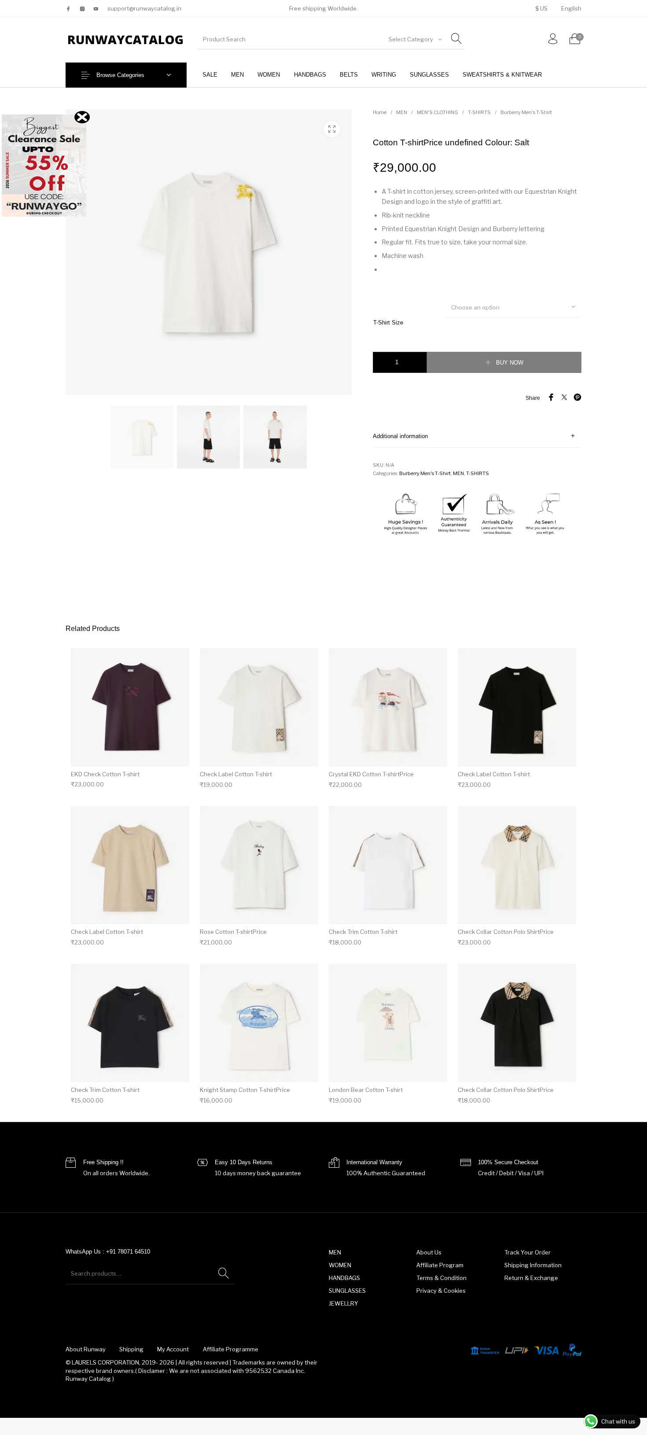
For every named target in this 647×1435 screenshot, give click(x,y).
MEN (401, 112)
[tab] (477, 436)
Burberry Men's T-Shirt (526, 112)
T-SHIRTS (479, 112)
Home (379, 112)
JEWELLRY (343, 1303)
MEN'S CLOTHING (437, 112)
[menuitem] (541, 8)
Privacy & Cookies (441, 1290)
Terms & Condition (441, 1277)
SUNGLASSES (347, 1290)
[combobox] (415, 39)
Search (224, 1273)
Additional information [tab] (400, 436)
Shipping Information (533, 1265)
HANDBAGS (344, 1277)
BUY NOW (509, 362)
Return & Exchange (531, 1277)
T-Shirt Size (388, 322)
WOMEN (340, 1265)
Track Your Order (527, 1252)
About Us (428, 1252)
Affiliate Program (439, 1265)
